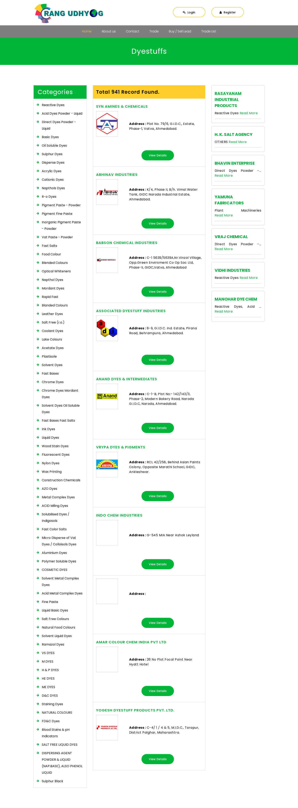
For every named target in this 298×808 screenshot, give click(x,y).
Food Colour (51, 254)
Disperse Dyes (53, 162)
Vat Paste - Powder (57, 237)
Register (229, 12)
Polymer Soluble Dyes (59, 561)
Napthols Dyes (53, 188)
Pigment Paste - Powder (61, 205)
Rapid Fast (50, 296)
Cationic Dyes (53, 179)
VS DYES (48, 653)
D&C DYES (50, 695)
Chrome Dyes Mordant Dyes (60, 393)
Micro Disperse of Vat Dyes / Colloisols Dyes (59, 541)
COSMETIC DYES (54, 569)
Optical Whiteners (56, 271)
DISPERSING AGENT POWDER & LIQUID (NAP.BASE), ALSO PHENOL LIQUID (62, 763)
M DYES (47, 661)
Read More (249, 113)
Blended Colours (55, 262)
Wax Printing (52, 471)
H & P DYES (50, 670)
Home (86, 31)
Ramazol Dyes (53, 644)
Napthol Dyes (52, 279)
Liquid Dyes (50, 437)
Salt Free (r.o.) (53, 322)
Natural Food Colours (58, 627)
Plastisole (49, 356)
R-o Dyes (49, 196)
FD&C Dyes (51, 721)
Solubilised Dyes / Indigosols (55, 517)
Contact (132, 31)
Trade (154, 31)
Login (191, 12)
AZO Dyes (49, 488)
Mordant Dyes (53, 288)
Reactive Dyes (53, 105)
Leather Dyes (52, 314)
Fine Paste (50, 602)
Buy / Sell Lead (180, 31)
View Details (158, 155)
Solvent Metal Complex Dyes (60, 581)
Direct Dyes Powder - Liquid (59, 125)
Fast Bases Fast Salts (58, 420)
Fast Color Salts (54, 529)
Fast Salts (49, 245)
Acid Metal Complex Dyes (62, 593)
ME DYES (48, 687)
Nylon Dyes (50, 463)
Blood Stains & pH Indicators (56, 732)
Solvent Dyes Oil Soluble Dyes (61, 408)
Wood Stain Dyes (55, 446)
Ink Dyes (48, 429)
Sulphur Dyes (52, 154)
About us (109, 31)
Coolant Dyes (52, 331)
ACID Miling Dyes (55, 505)
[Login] (189, 8)
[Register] (227, 8)
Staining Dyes (52, 704)
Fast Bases (50, 373)
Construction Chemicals (61, 480)
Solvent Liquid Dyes (57, 636)
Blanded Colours (55, 305)
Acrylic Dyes (51, 171)
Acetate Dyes (53, 348)
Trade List (208, 31)
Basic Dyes (50, 137)
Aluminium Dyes (54, 552)
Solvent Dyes (52, 365)
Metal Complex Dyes (58, 497)
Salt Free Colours (55, 619)
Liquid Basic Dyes (55, 610)
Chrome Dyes (53, 382)
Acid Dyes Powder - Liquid (62, 113)
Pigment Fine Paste (57, 213)
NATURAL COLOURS (57, 712)
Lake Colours (52, 339)
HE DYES (48, 678)
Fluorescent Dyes (56, 454)
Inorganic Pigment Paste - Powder (61, 225)
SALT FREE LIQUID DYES (59, 744)
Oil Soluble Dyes (54, 145)
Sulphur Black (52, 781)
